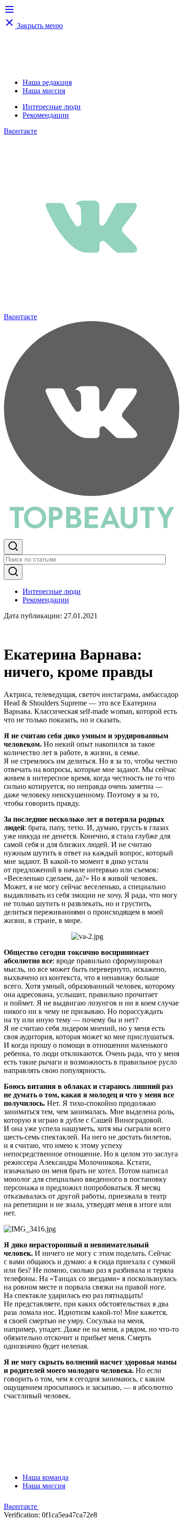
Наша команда (46, 1477)
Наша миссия (44, 91)
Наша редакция (47, 82)
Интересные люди (52, 107)
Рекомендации (46, 115)
